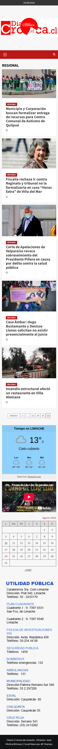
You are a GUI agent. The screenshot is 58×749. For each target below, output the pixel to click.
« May (28, 569)
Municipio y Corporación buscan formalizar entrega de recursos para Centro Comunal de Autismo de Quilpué (28, 117)
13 (33, 415)
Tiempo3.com (34, 476)
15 (43, 415)
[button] (5, 54)
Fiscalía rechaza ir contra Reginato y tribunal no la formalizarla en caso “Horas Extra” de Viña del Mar (29, 185)
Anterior (13, 415)
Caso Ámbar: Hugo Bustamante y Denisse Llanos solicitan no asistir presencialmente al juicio (27, 328)
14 (38, 415)
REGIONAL (11, 104)
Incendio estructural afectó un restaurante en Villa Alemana (28, 393)
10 (5, 542)
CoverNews (30, 743)
